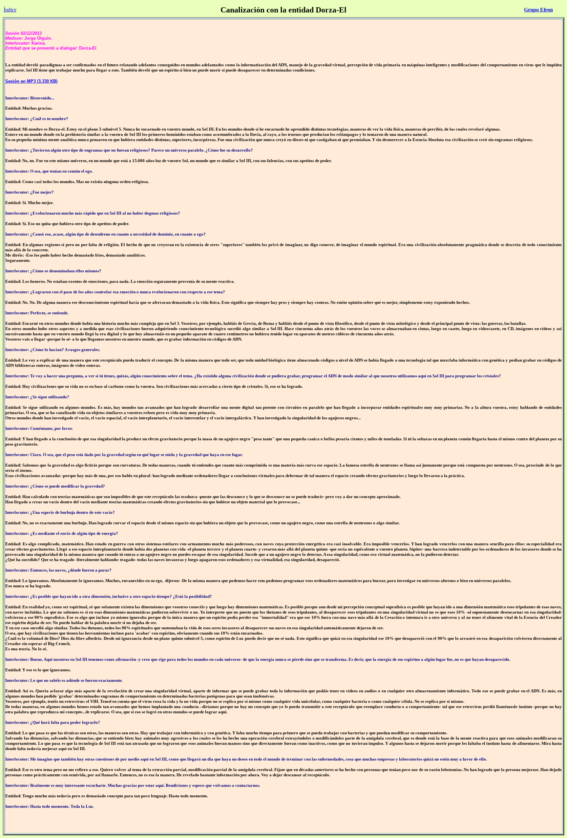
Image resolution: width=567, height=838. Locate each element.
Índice (10, 9)
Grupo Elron (538, 9)
